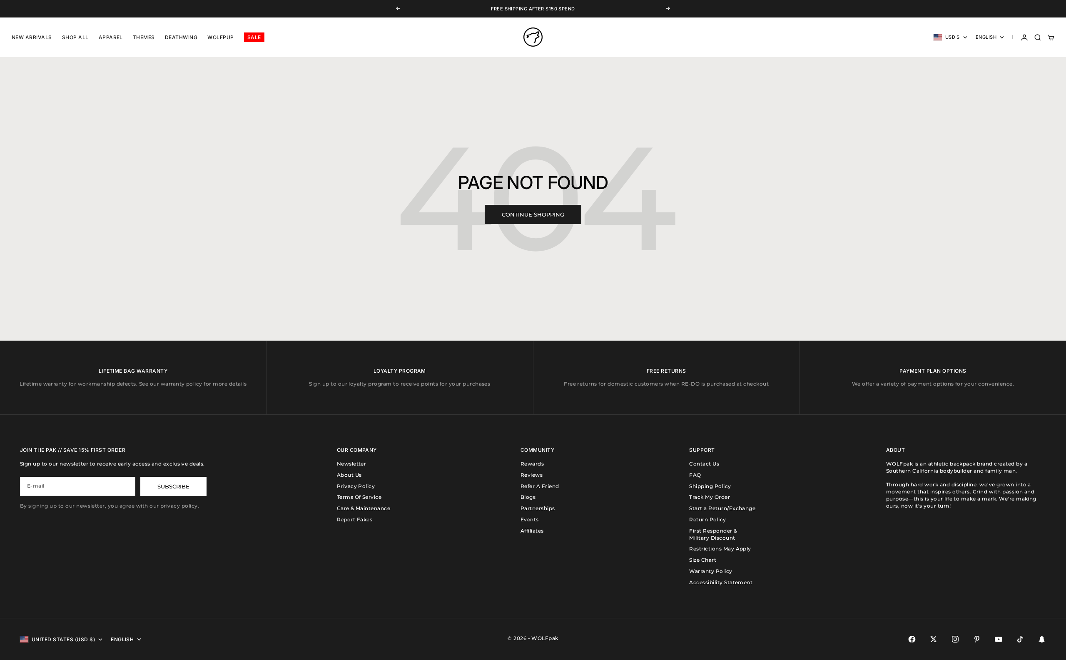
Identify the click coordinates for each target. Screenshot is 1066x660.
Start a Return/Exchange (722, 508)
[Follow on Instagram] (955, 639)
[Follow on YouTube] (998, 639)
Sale (254, 37)
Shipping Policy (710, 486)
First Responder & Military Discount (713, 534)
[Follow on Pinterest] (977, 639)
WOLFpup (220, 37)
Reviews (532, 475)
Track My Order (709, 497)
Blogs (528, 497)
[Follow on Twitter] (933, 639)
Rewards (532, 464)
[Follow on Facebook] (912, 639)
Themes (144, 37)
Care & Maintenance (364, 508)
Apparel (111, 37)
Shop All (75, 37)
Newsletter (351, 464)
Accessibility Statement (720, 582)
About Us (349, 475)
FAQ (695, 475)
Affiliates (532, 531)
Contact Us (704, 464)
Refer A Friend (540, 486)
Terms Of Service (359, 497)
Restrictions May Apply (720, 548)
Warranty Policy (710, 571)
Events (530, 519)
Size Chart (702, 560)
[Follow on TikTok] (1020, 639)
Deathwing (181, 37)
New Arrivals (32, 37)
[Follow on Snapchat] (1042, 639)
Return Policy (707, 519)
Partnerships (538, 508)
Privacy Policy (356, 486)
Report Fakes (355, 519)
